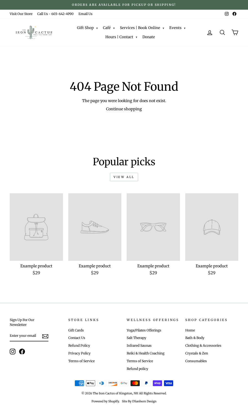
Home (190, 330)
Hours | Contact (119, 37)
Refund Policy (79, 346)
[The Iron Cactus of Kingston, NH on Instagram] (13, 351)
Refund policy (137, 369)
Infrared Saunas (139, 346)
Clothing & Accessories (203, 346)
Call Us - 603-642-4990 (55, 14)
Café (107, 27)
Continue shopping (124, 108)
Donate (148, 37)
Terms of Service (81, 361)
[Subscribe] (45, 336)
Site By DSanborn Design (139, 401)
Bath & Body (194, 338)
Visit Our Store (21, 14)
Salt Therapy (136, 338)
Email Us (85, 14)
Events (175, 27)
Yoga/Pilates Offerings (144, 330)
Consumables (196, 361)
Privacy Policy (79, 353)
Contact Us (76, 338)
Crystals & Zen (196, 353)
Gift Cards (76, 330)
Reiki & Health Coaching (145, 353)
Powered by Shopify (105, 401)
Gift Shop (85, 27)
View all (124, 177)
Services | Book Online (140, 27)
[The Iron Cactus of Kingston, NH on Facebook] (22, 351)
